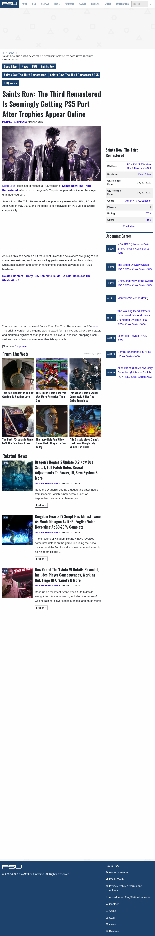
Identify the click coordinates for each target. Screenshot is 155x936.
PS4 (134, 164)
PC (129, 164)
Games (107, 3)
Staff (111, 917)
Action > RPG (132, 200)
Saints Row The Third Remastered (25, 74)
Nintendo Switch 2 (130, 319)
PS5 (34, 3)
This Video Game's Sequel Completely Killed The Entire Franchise (83, 396)
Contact (113, 904)
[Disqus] (51, 734)
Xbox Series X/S (142, 269)
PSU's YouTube (118, 872)
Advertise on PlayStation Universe (129, 897)
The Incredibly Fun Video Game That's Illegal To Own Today (51, 443)
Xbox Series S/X (142, 168)
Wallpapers (122, 3)
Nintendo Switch (142, 315)
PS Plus (45, 3)
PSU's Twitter (116, 879)
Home (24, 3)
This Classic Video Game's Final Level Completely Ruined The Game (84, 443)
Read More (129, 226)
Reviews (95, 3)
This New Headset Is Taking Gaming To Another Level (17, 395)
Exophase (21, 346)
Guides (82, 3)
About (112, 910)
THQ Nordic (11, 83)
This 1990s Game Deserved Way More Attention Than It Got (51, 396)
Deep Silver (11, 66)
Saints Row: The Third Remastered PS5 (74, 74)
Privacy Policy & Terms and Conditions (124, 888)
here (95, 326)
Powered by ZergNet (92, 354)
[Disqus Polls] (52, 655)
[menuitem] (24, 4)
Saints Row (47, 66)
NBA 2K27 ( (124, 244)
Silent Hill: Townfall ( (129, 335)
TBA (148, 213)
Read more (41, 505)
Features (69, 3)
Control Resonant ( (128, 351)
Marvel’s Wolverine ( (129, 298)
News (57, 3)
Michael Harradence (14, 122)
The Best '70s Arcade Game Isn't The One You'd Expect (17, 441)
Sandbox (146, 200)
